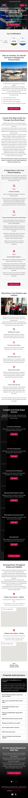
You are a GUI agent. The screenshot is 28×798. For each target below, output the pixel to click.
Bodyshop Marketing (16, 790)
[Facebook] (12, 794)
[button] (26, 5)
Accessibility (5, 788)
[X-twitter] (16, 794)
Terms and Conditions (13, 788)
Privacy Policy (22, 788)
